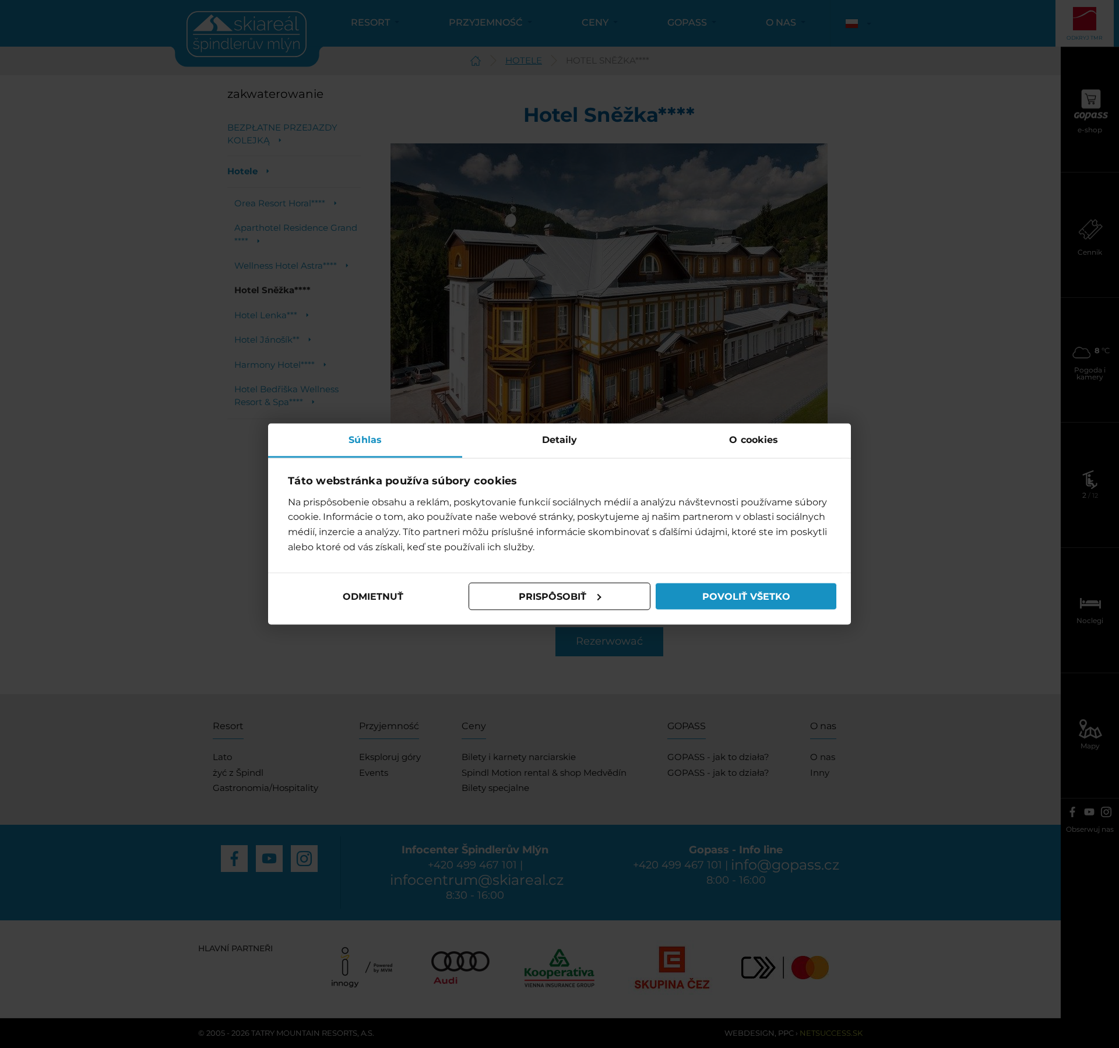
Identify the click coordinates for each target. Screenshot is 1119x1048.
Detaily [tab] (560, 439)
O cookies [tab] (753, 439)
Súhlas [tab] (365, 439)
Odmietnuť (373, 596)
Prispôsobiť (552, 596)
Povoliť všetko (746, 596)
